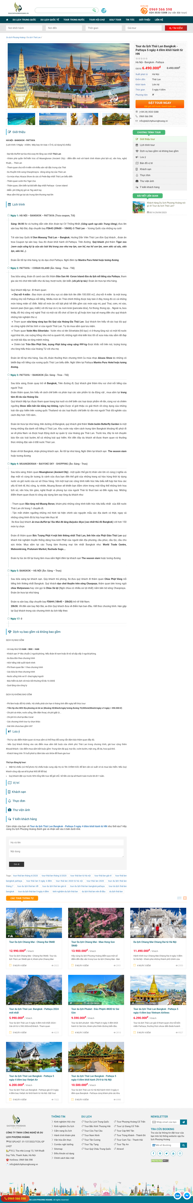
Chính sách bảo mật (64, 1158)
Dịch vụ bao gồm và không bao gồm (159, 151)
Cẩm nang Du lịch (63, 1130)
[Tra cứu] (183, 1145)
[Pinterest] (160, 1153)
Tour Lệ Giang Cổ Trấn (127, 1126)
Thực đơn (144, 175)
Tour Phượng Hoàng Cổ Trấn (130, 1121)
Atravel (120, 1149)
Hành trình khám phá (64, 1135)
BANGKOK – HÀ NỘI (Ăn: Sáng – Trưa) (40, 570)
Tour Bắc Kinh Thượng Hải (97, 1126)
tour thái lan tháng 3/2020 (54, 875)
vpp (179, 1136)
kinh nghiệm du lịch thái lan (65, 891)
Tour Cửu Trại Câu (93, 1130)
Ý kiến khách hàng (149, 187)
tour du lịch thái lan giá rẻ (54, 886)
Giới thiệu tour (147, 139)
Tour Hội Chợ (97, 19)
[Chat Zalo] (177, 1195)
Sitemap (58, 1149)
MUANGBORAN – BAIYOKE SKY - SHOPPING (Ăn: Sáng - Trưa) (53, 463)
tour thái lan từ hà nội (80, 875)
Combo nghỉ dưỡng (63, 1144)
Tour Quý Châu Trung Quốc (97, 1149)
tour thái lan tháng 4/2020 (25, 875)
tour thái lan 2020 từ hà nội (69, 881)
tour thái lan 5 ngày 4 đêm (39, 881)
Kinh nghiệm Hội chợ (64, 1121)
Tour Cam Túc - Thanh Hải (129, 1140)
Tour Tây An (122, 1144)
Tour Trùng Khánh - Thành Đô (131, 1135)
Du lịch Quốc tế (50, 19)
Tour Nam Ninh (92, 1135)
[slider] (142, 58)
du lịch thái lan (116, 891)
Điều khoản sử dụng (64, 1153)
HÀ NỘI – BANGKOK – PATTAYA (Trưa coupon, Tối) (47, 215)
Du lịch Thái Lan (33, 37)
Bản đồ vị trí (146, 163)
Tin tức (130, 19)
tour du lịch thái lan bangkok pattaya (87, 886)
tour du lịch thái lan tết (27, 886)
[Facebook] (153, 1153)
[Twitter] (166, 1153)
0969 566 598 (160, 9)
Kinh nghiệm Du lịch (64, 1126)
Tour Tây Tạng (91, 1144)
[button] (8, 118)
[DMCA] (160, 1160)
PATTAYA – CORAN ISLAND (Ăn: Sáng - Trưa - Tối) (47, 268)
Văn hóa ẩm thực (62, 1140)
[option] (21, 119)
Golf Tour (115, 19)
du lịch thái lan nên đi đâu (93, 891)
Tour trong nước (74, 19)
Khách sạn (145, 169)
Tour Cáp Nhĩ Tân (125, 1130)
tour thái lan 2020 (95, 881)
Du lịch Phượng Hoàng (15, 37)
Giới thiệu (144, 19)
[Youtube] (173, 1153)
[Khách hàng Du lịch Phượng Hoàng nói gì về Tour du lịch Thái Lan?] (140, 207)
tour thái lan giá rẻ (103, 875)
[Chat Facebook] (186, 1195)
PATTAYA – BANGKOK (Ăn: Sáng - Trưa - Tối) (44, 375)
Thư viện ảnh (146, 181)
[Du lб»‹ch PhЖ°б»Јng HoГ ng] (16, 1121)
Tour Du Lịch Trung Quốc (96, 1121)
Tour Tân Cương (92, 1140)
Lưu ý (142, 157)
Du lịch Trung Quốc (24, 19)
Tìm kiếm (177, 28)
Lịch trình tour (147, 145)
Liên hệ (159, 19)
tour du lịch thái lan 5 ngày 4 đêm (33, 891)
